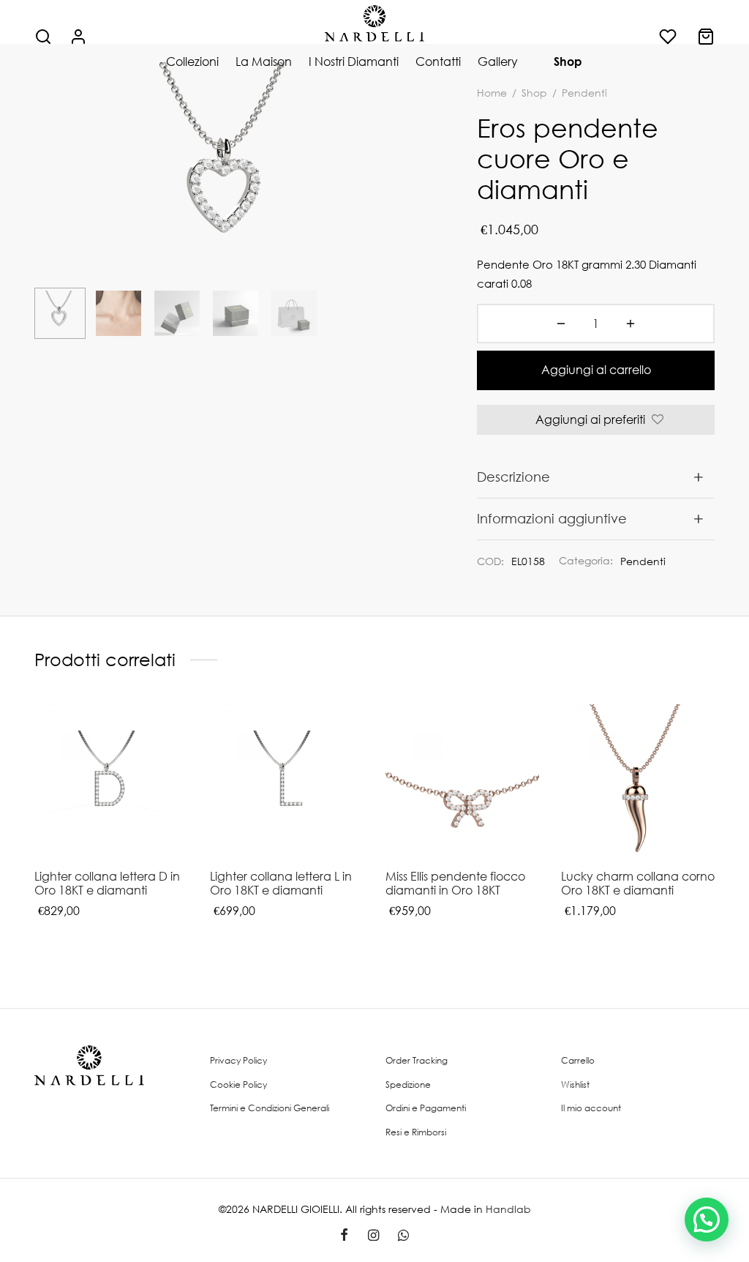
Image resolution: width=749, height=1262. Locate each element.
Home (492, 92)
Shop (568, 61)
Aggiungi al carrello (596, 369)
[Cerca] (43, 36)
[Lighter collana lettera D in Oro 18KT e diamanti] (111, 781)
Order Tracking (416, 1060)
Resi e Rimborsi (415, 1132)
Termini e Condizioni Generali (269, 1107)
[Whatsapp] (403, 1236)
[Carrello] (706, 36)
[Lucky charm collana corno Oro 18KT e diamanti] (638, 781)
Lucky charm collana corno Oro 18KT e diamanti (638, 883)
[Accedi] (78, 36)
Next (407, 200)
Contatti (438, 61)
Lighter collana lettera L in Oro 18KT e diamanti (281, 883)
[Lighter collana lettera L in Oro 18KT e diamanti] (287, 781)
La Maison (264, 61)
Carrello (578, 1060)
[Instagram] (372, 1236)
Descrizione (513, 476)
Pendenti (643, 561)
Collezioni (192, 61)
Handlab (508, 1209)
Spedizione (408, 1084)
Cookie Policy (238, 1084)
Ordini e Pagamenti (425, 1107)
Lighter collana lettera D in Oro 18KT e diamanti (107, 883)
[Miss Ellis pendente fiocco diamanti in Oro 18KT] (462, 781)
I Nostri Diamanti (354, 61)
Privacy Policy (238, 1060)
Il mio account (591, 1107)
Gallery (498, 61)
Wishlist (575, 1084)
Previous (49, 200)
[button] (707, 1220)
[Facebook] (344, 1236)
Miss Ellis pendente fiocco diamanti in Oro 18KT (455, 883)
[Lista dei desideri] (669, 36)
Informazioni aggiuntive (552, 518)
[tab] (596, 477)
